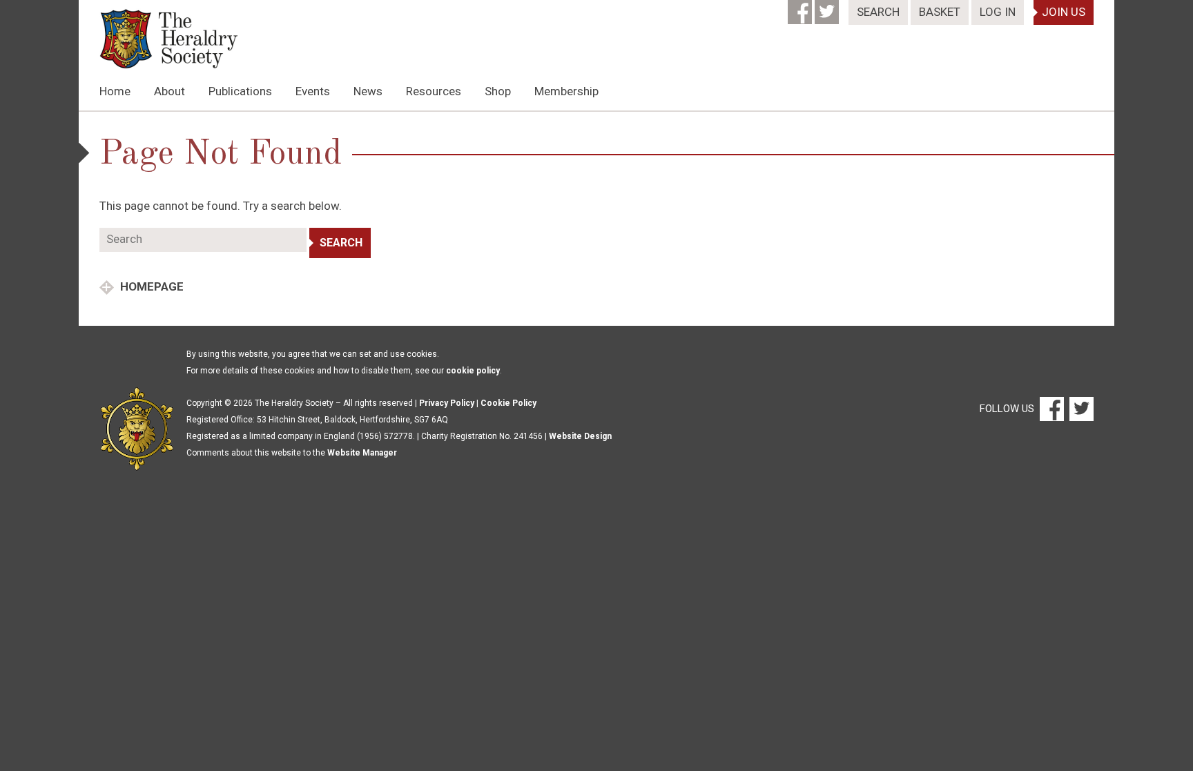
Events (312, 91)
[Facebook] (801, 7)
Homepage (150, 286)
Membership (566, 91)
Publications (240, 91)
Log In (998, 12)
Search (878, 12)
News (367, 91)
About (169, 91)
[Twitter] (828, 7)
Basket (939, 12)
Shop (498, 91)
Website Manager (362, 453)
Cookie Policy (508, 403)
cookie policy (473, 370)
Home (114, 91)
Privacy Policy (446, 403)
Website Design (580, 436)
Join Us (1063, 12)
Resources (433, 91)
